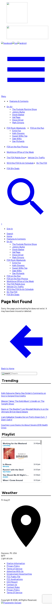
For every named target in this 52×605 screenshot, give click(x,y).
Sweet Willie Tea (19, 135)
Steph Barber (18, 114)
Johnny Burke (18, 111)
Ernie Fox (16, 130)
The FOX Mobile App (16, 157)
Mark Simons (18, 122)
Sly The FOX (41, 163)
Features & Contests (18, 101)
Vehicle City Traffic (36, 157)
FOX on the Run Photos (17, 146)
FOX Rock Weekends (16, 128)
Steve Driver (18, 119)
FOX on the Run (37, 128)
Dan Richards (18, 141)
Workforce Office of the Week (20, 152)
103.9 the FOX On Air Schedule (20, 163)
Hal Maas (16, 117)
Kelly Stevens (18, 133)
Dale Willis (17, 138)
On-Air (9, 106)
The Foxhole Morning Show (24, 109)
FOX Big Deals (13, 168)
